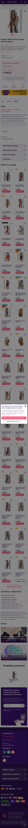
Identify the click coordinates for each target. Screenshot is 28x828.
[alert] (14, 414)
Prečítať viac (12, 414)
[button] (14, 421)
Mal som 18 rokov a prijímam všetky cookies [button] (14, 417)
